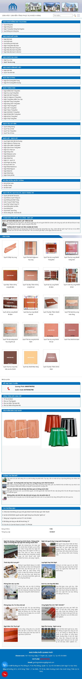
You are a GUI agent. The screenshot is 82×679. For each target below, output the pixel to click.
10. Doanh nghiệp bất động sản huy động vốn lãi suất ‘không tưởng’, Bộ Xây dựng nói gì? (28, 519)
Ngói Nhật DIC (8, 171)
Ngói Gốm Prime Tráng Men (12, 147)
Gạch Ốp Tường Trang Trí (11, 204)
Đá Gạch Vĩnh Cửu (9, 164)
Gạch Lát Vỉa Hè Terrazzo (11, 196)
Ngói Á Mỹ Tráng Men (10, 118)
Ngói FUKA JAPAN (9, 175)
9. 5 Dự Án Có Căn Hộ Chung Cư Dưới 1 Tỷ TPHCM (17, 516)
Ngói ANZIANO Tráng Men (12, 112)
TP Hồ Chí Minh (8, 399)
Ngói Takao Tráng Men (11, 110)
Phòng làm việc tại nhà (11, 584)
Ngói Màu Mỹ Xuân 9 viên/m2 (12, 52)
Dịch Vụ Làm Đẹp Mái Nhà (50, 584)
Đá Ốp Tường (8, 185)
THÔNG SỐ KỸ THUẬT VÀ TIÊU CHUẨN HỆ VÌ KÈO (22, 227)
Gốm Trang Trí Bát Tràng (11, 202)
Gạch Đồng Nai (8, 25)
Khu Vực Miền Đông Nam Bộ (12, 405)
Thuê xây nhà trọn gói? (11, 562)
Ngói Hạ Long (8, 60)
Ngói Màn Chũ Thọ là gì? (12, 626)
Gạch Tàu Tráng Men (10, 131)
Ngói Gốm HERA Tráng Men (12, 145)
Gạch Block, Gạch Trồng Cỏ (12, 198)
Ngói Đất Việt (8, 70)
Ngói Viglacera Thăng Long (12, 143)
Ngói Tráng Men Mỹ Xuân (11, 46)
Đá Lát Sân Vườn (9, 183)
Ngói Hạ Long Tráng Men (11, 93)
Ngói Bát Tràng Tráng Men (12, 101)
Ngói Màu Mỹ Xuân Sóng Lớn (12, 48)
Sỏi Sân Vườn (7, 187)
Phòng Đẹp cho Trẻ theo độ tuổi (14, 605)
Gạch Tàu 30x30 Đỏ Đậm (71, 339)
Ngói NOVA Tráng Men (10, 116)
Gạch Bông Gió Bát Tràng (11, 200)
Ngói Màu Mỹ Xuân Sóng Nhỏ (12, 50)
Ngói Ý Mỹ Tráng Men (10, 106)
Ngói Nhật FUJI (8, 158)
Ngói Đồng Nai (8, 27)
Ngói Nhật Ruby (8, 173)
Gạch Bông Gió (8, 208)
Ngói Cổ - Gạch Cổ (9, 160)
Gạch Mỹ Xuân (8, 41)
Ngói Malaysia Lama (10, 154)
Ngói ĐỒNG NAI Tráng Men (12, 91)
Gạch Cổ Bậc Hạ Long (10, 257)
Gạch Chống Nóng (9, 127)
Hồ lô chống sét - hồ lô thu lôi (12, 213)
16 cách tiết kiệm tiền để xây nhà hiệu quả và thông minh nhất (27, 480)
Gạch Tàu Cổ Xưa (9, 133)
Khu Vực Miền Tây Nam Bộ (11, 403)
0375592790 (29, 390)
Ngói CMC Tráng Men (10, 108)
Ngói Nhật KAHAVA (9, 156)
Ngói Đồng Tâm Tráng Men (12, 103)
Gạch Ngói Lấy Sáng (10, 162)
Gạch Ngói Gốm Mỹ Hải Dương (13, 141)
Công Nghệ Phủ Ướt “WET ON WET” (53, 605)
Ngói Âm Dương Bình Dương (12, 83)
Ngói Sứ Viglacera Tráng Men (12, 97)
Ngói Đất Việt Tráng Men (11, 95)
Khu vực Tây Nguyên (10, 401)
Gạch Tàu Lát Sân (9, 129)
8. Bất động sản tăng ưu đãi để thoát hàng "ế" (15, 513)
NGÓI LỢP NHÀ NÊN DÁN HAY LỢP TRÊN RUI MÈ (17, 221)
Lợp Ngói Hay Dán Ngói (49, 562)
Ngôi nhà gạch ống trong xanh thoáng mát (56, 541)
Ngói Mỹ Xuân (8, 39)
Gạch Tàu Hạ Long (9, 62)
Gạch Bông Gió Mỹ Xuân (11, 43)
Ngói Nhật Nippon (9, 169)
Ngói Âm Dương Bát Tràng (12, 81)
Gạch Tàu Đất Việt (9, 72)
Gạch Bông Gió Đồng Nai (11, 31)
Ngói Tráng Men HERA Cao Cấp (13, 99)
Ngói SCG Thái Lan (9, 150)
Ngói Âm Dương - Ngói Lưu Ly (51, 626)
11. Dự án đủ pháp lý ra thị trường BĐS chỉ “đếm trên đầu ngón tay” (22, 522)
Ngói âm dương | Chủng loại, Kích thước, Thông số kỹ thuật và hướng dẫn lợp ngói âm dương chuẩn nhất (21, 541)
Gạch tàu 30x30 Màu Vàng (31, 367)
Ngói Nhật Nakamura (10, 167)
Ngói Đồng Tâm (8, 152)
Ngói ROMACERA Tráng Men (12, 114)
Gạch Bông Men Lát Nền (11, 206)
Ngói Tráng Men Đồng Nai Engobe (14, 29)
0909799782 (29, 386)
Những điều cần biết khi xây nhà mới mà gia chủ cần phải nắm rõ (28, 487)
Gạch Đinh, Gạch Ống (10, 210)
